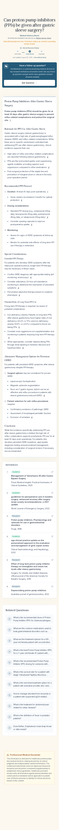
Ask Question (28, 83)
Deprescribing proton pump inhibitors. (29, 590)
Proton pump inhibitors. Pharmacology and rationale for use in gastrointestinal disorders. (31, 522)
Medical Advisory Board (29, 36)
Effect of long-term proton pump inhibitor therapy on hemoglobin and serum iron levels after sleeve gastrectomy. (30, 566)
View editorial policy (40, 57)
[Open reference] (52, 472)
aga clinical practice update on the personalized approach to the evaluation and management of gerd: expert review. (30, 543)
